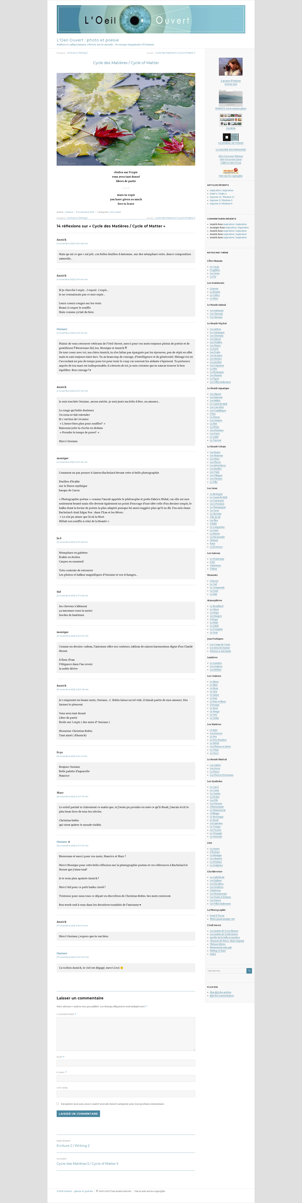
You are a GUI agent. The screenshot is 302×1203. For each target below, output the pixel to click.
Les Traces (215, 830)
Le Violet (214, 718)
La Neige (214, 612)
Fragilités (215, 270)
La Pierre (214, 771)
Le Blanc (214, 681)
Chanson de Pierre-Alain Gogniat (227, 941)
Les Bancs (215, 452)
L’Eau (212, 414)
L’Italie (213, 523)
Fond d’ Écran (217, 915)
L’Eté (212, 562)
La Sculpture (216, 865)
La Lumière (216, 663)
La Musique (216, 855)
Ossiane (69, 212)
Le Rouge (215, 711)
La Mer (213, 369)
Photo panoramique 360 (222, 919)
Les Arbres (215, 329)
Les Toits (214, 472)
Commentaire (66, 1014)
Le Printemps (217, 559)
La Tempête (216, 629)
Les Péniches (217, 430)
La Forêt (214, 349)
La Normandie (217, 537)
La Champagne (218, 507)
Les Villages (216, 475)
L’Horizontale (217, 807)
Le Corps (214, 266)
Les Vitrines (216, 478)
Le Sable (214, 437)
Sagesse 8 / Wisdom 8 (221, 203)
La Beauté (215, 292)
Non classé (115, 212)
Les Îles (214, 520)
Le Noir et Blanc (218, 701)
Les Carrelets (217, 407)
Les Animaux (217, 310)
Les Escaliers (217, 884)
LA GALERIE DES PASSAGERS (231, 149)
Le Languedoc (217, 527)
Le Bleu (214, 685)
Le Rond (214, 820)
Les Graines (216, 355)
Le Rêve (214, 298)
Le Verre (214, 753)
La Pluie (214, 622)
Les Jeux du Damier (220, 648)
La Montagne (217, 372)
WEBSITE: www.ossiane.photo (230, 108)
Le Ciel (213, 584)
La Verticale (216, 836)
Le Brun (214, 688)
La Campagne (217, 332)
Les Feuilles (216, 342)
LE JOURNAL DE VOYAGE (230, 143)
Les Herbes (216, 359)
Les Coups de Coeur (220, 644)
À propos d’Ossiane (231, 81)
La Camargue (217, 500)
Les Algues (215, 394)
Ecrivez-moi (231, 84)
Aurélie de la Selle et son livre (225, 937)
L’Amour (214, 288)
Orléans (214, 540)
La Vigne (214, 378)
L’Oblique (214, 813)
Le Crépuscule (217, 587)
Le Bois (213, 730)
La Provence (216, 547)
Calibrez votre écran (230, 163)
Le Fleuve (215, 417)
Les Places (215, 462)
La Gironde (215, 514)
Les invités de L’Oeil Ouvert (224, 934)
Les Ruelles (216, 469)
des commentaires (222, 995)
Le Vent (214, 632)
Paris (212, 543)
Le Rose (214, 708)
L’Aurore (214, 581)
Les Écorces (216, 733)
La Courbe (215, 793)
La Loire (214, 530)
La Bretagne (216, 494)
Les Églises (216, 880)
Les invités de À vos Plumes (224, 931)
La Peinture (216, 862)
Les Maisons (216, 455)
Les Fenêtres (216, 887)
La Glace (214, 609)
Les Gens (214, 273)
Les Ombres (216, 666)
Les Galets (215, 765)
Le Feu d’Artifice (218, 740)
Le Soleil (214, 626)
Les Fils (214, 800)
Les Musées (216, 858)
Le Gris (213, 691)
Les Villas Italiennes (220, 382)
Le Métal (214, 743)
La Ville (214, 482)
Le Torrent (215, 440)
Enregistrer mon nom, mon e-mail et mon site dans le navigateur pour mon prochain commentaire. (113, 1104)
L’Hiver (213, 568)
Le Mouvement (218, 810)
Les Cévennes (217, 504)
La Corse (214, 510)
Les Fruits (215, 352)
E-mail (62, 1072)
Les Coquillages (218, 410)
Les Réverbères (218, 465)
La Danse (215, 848)
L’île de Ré (215, 517)
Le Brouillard (216, 606)
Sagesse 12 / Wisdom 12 (222, 197)
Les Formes (216, 803)
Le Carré (214, 787)
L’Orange (214, 705)
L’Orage (214, 619)
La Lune (214, 591)
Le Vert (213, 714)
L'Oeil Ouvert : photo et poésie (88, 40)
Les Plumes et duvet (220, 746)
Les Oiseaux (216, 317)
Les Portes (215, 900)
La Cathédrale (217, 877)
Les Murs (214, 459)
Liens (231, 159)
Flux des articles (220, 992)
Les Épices (215, 339)
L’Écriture (215, 852)
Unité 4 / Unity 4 (218, 193)
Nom (60, 1057)
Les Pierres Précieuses (221, 775)
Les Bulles (215, 400)
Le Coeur (214, 790)
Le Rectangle (217, 816)
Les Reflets (215, 669)
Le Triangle (216, 833)
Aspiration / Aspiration (221, 190)
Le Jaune (214, 695)
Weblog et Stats (218, 950)
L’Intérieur (215, 890)
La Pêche (214, 427)
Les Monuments (218, 893)
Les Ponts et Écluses (220, 897)
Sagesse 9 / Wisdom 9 (221, 200)
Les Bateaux (216, 397)
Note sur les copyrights (231, 176)
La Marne (215, 533)
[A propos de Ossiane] (231, 67)
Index (213, 954)
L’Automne (215, 565)
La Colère (215, 295)
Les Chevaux (216, 314)
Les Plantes (216, 375)
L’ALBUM (230, 128)
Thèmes (230, 156)
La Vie (213, 276)
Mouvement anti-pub (221, 947)
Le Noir (213, 698)
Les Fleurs (215, 345)
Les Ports (215, 433)
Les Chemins (216, 335)
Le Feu (213, 736)
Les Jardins (216, 362)
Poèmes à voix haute (220, 651)
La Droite (214, 797)
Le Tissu (214, 750)
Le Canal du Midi (218, 404)
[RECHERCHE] (249, 971)
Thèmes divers (217, 944)
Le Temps (215, 826)
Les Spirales (216, 823)
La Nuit (213, 594)
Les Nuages (216, 616)
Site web (62, 1087)
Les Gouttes (216, 420)
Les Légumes (217, 365)
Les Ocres (215, 768)
